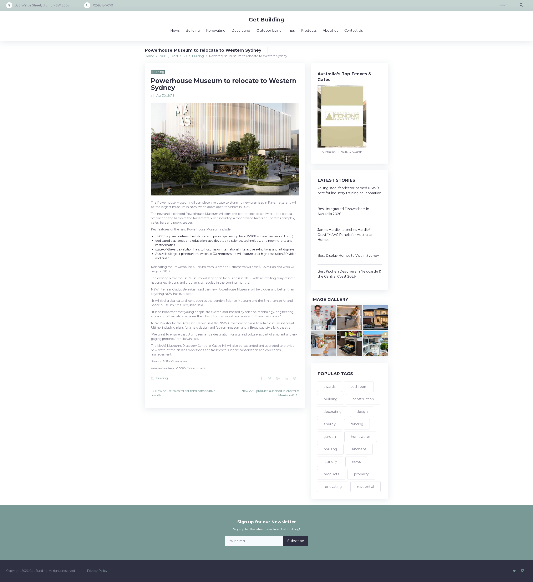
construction (363, 399)
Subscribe (295, 541)
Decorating (241, 31)
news (356, 462)
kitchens (359, 449)
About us (330, 31)
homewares (360, 437)
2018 (162, 56)
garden (330, 437)
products (331, 474)
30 (185, 56)
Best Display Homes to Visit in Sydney (348, 256)
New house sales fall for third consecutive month (183, 393)
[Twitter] (514, 571)
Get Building (266, 19)
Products (308, 31)
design (362, 412)
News (174, 31)
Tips (291, 31)
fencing (357, 424)
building (162, 378)
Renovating (215, 31)
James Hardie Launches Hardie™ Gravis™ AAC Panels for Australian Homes (346, 235)
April (175, 56)
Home (149, 56)
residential (365, 487)
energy (330, 424)
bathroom (358, 387)
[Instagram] (522, 571)
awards (329, 387)
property (361, 474)
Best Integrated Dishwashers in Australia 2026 (343, 211)
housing (330, 449)
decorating (333, 412)
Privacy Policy (97, 571)
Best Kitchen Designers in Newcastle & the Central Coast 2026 (349, 273)
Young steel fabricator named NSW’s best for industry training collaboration (349, 190)
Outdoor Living (269, 31)
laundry (330, 462)
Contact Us (353, 31)
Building (193, 31)
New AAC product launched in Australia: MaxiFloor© (270, 393)
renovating (333, 487)
